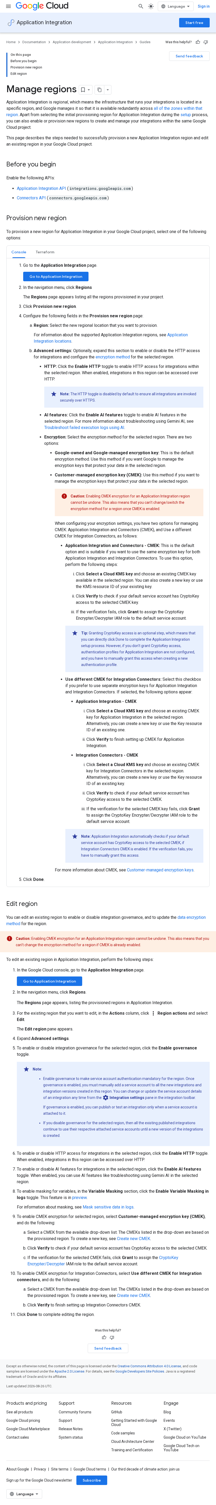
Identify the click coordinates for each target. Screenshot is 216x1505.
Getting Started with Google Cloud (134, 1422)
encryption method (113, 356)
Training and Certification (132, 1450)
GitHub (116, 1412)
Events (169, 1420)
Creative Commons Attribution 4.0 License (149, 1366)
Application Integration (44, 22)
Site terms (59, 1469)
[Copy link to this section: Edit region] (42, 904)
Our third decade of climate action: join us (145, 1469)
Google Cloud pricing (23, 1420)
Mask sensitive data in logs (108, 1207)
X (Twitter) (172, 1429)
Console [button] (18, 252)
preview (79, 1197)
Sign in (204, 6)
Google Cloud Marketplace (28, 1429)
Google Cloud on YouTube (185, 1437)
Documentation (34, 42)
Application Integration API (41, 188)
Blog (167, 1412)
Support (65, 1420)
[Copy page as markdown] (99, 89)
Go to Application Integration (56, 276)
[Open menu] (8, 6)
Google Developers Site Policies (139, 1371)
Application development (72, 42)
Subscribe (92, 1480)
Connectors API (31, 197)
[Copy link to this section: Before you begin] (61, 165)
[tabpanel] (108, 572)
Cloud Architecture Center (132, 1441)
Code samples (123, 1433)
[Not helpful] (206, 42)
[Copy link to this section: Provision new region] (71, 218)
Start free (194, 22)
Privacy (40, 1469)
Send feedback (189, 56)
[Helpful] (198, 42)
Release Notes (71, 1429)
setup (185, 114)
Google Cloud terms (89, 1469)
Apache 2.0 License (69, 1371)
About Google (17, 1469)
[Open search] (141, 6)
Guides (145, 42)
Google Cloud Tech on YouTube (181, 1448)
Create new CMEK (133, 1238)
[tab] (19, 252)
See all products (19, 1412)
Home (11, 42)
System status (71, 1437)
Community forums (75, 1412)
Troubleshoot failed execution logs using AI (84, 427)
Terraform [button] (45, 252)
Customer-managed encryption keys (160, 869)
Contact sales (17, 1437)
